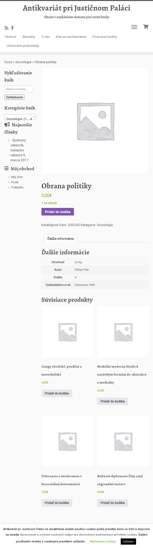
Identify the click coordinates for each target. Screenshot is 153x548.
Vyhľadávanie (14, 97)
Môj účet (17, 177)
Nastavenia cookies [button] (103, 541)
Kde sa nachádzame (71, 37)
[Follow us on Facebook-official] (13, 27)
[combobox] (20, 117)
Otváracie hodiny (104, 37)
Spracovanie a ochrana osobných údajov (46, 534)
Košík (15, 182)
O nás (45, 37)
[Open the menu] (134, 27)
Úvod (8, 62)
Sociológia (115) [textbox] (19, 119)
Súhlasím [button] (128, 541)
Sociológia (23, 62)
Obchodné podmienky (23, 46)
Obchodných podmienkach (96, 534)
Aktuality (28, 37)
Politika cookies (127, 534)
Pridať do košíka (58, 211)
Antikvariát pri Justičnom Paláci (76, 8)
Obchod (10, 37)
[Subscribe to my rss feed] (8, 27)
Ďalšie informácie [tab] (60, 239)
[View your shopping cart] (146, 26)
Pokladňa (17, 187)
